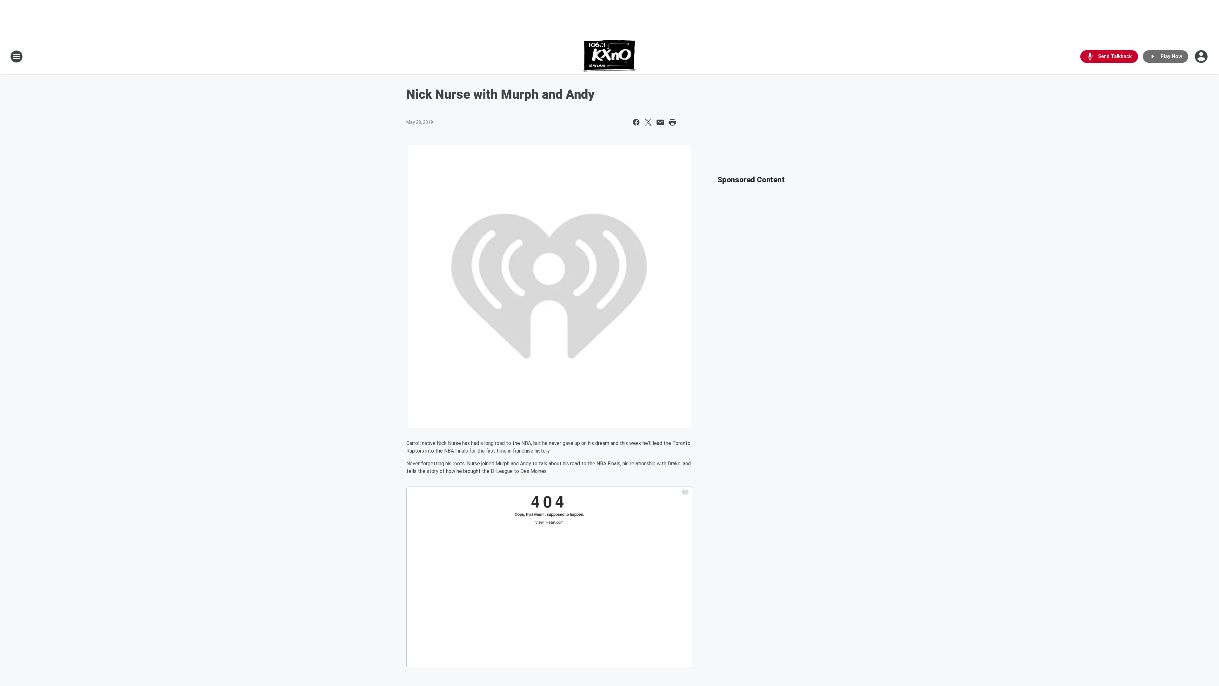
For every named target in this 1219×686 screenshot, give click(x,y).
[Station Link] (609, 56)
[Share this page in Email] (660, 122)
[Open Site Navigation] (16, 56)
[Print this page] (672, 122)
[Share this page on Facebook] (636, 122)
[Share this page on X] (648, 122)
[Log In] (1202, 56)
